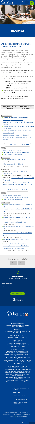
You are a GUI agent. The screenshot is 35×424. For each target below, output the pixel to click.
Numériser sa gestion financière (13, 159)
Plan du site (27, 414)
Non (21, 263)
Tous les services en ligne (16, 189)
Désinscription (18, 301)
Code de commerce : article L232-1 (14, 222)
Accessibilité (6, 414)
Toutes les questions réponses (16, 144)
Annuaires (16, 393)
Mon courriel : (8, 284)
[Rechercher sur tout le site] (22, 2)
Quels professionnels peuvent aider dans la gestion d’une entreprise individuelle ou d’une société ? (17, 137)
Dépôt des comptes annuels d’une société (16, 152)
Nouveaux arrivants (19, 399)
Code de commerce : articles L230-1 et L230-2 (17, 217)
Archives (18, 299)
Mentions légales (24, 412)
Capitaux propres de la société (12, 154)
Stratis (32, 423)
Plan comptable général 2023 (12, 164)
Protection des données (10, 412)
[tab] (9, 107)
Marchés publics (17, 414)
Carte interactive (18, 396)
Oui (13, 263)
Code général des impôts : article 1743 (15, 239)
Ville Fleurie (11, 416)
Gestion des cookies (22, 416)
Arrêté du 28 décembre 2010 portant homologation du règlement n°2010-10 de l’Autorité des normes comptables (16, 246)
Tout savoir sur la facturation (12, 150)
